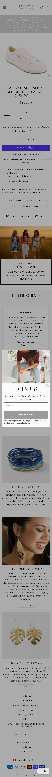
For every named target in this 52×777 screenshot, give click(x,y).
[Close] (47, 385)
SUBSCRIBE (26, 414)
